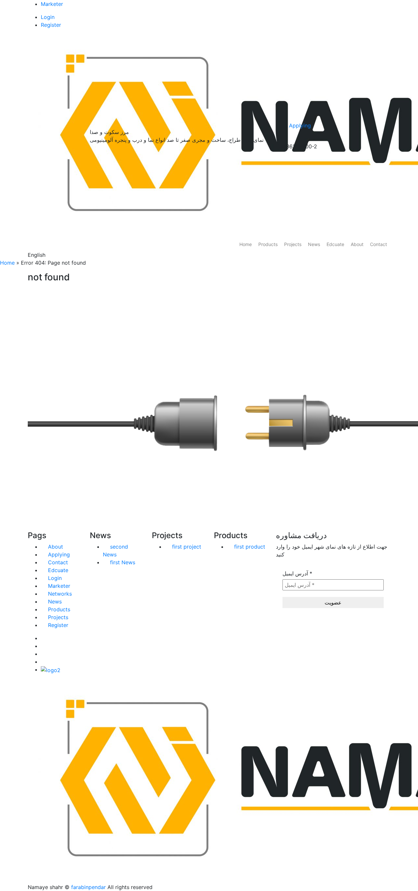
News (314, 244)
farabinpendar (88, 887)
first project (186, 546)
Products (268, 244)
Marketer (52, 4)
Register (51, 25)
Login (48, 17)
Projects (292, 244)
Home (245, 244)
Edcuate (335, 244)
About (357, 244)
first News (122, 562)
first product (249, 546)
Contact (378, 244)
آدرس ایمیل (297, 573)
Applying (300, 125)
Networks (60, 593)
